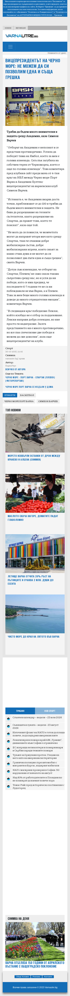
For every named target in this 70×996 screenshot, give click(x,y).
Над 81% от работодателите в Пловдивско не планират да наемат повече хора (37, 778)
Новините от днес (57, 53)
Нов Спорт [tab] (49, 710)
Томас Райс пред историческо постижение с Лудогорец (38, 786)
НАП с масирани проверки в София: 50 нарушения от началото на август (36, 771)
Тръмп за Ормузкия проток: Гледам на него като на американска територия (36, 756)
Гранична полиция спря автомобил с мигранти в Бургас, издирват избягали (36, 763)
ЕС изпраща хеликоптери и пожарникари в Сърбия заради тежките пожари (38, 748)
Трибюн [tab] (20, 710)
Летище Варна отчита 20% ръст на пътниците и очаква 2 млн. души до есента (30, 580)
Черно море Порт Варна (19, 401)
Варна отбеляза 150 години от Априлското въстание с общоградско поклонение (34, 964)
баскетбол (27, 395)
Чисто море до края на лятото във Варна (33, 636)
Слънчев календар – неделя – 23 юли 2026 (37, 717)
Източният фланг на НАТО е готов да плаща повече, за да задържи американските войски (39, 735)
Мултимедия (21, 28)
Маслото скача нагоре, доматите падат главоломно (33, 518)
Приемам (58, 15)
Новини (8, 28)
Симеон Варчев (48, 401)
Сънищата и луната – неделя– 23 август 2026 (36, 726)
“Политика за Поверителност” (40, 12)
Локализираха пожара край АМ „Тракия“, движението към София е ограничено (37, 741)
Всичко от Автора (15, 369)
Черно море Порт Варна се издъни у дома (29, 386)
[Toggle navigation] (10, 46)
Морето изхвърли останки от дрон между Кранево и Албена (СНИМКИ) (34, 457)
